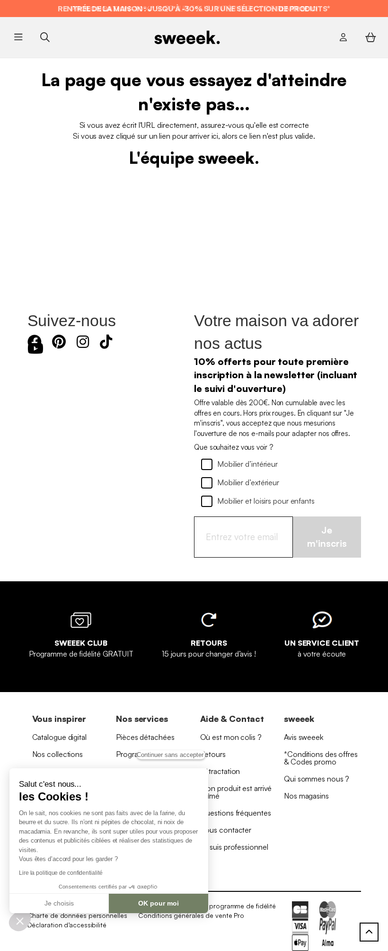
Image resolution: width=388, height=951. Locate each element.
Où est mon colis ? (231, 737)
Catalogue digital (59, 737)
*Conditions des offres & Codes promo (321, 757)
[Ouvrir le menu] (18, 37)
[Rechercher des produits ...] (45, 37)
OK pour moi (158, 903)
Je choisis (59, 903)
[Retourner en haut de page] (369, 932)
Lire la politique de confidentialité (60, 873)
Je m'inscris (327, 537)
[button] (20, 920)
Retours (213, 754)
